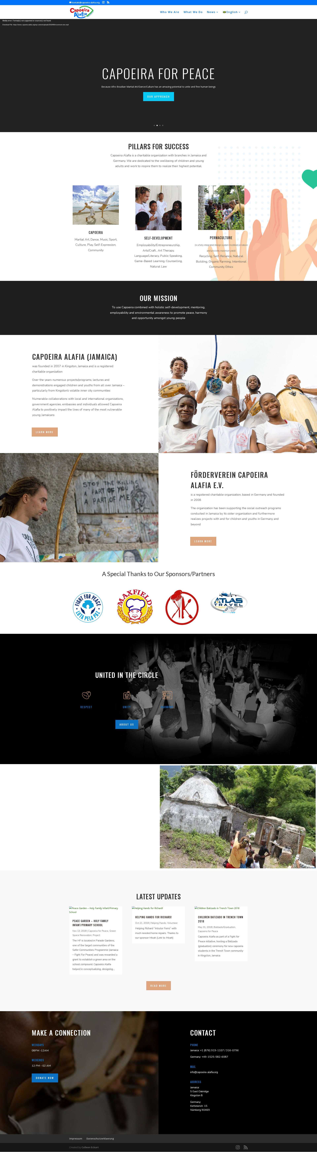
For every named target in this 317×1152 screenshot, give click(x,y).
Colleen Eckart (90, 1147)
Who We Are (169, 12)
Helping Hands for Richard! (153, 917)
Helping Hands (158, 923)
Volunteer (172, 923)
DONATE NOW (45, 1078)
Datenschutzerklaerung (100, 1138)
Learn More (45, 432)
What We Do (193, 12)
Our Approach (158, 96)
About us (127, 724)
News (211, 12)
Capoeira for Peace (98, 930)
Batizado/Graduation (224, 927)
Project (96, 935)
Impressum (75, 1138)
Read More (158, 985)
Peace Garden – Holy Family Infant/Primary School (90, 923)
